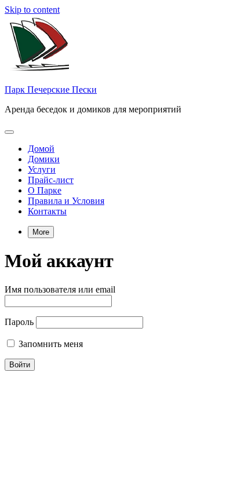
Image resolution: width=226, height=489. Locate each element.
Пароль (19, 322)
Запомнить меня (49, 344)
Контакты (47, 211)
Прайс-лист (51, 180)
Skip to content (32, 9)
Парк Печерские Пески (51, 89)
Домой (41, 149)
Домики (44, 159)
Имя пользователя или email (60, 289)
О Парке (44, 190)
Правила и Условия (66, 201)
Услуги (42, 169)
